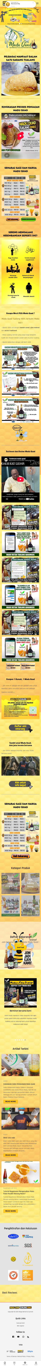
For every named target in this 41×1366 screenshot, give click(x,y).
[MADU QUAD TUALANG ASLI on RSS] (28, 1337)
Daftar (20, 947)
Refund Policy (22, 1356)
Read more (10, 1101)
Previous (4, 16)
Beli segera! (20, 1326)
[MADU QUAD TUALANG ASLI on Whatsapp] (23, 1338)
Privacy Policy (30, 1356)
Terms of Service (11, 1356)
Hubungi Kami (20, 1323)
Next (37, 16)
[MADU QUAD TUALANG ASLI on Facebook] (13, 1338)
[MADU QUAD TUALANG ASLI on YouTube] (18, 1338)
